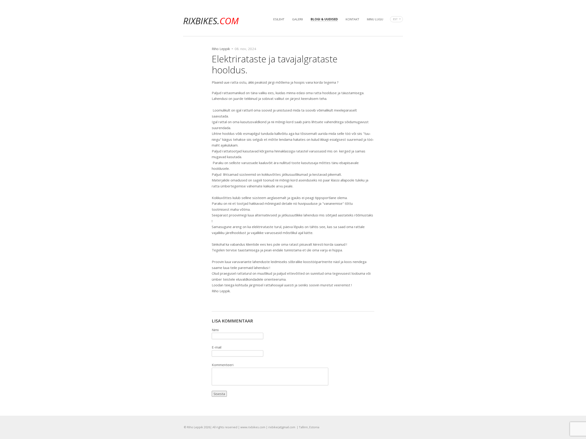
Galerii (297, 19)
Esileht (278, 19)
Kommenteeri (222, 364)
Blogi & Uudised (324, 19)
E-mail (216, 347)
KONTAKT (352, 19)
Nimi (215, 329)
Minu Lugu (375, 19)
